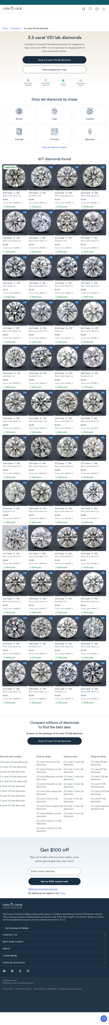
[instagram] (28, 971)
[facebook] (4, 971)
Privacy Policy (8, 989)
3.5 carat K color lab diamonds (74, 815)
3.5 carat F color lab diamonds (73, 778)
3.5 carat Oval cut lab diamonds (47, 800)
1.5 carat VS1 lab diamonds (13, 766)
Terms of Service (40, 989)
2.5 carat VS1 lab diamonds (13, 776)
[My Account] (90, 8)
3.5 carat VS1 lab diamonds (13, 781)
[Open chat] (104, 1018)
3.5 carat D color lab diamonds (74, 763)
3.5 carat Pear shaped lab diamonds (49, 792)
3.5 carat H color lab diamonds (74, 792)
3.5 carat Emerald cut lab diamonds (48, 785)
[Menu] (103, 8)
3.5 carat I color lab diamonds (73, 800)
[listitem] (54, 927)
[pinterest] (12, 971)
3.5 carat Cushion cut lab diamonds (48, 829)
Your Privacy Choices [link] (23, 989)
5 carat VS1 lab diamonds (12, 790)
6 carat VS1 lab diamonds (12, 795)
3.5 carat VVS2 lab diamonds (98, 785)
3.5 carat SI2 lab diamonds (99, 763)
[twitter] (20, 971)
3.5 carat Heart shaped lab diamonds (49, 807)
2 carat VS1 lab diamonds (12, 771)
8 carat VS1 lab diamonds (12, 805)
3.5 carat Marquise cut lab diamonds (49, 778)
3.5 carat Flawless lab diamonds (100, 807)
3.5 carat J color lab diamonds (73, 807)
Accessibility (52, 989)
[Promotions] (83, 8)
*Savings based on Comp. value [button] (70, 989)
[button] (54, 934)
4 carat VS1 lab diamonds (12, 786)
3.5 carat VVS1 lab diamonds (100, 792)
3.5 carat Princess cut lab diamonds (49, 770)
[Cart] (97, 8)
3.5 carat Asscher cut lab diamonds (48, 822)
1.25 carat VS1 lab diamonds (14, 762)
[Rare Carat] (12, 9)
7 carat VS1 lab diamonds (12, 800)
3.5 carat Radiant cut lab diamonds (48, 815)
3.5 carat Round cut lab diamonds (48, 763)
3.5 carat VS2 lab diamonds (99, 778)
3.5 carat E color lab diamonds (73, 770)
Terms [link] (62, 893)
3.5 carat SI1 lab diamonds (98, 770)
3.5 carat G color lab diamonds (74, 785)
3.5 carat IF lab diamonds (98, 800)
